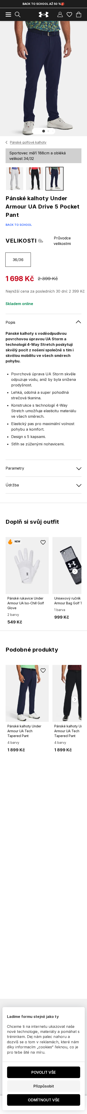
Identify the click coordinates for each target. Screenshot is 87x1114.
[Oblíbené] (69, 14)
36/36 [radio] (18, 259)
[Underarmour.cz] (43, 15)
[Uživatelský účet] (60, 14)
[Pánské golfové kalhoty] (7, 142)
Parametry (15, 468)
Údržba (12, 485)
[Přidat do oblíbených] (43, 542)
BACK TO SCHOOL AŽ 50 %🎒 (43, 4)
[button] (43, 131)
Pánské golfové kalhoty (28, 142)
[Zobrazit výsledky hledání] (17, 14)
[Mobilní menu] (8, 14)
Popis (10, 322)
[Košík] (78, 14)
